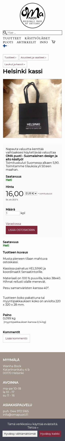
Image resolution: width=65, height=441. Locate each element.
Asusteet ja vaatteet (33, 57)
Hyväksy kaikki (50, 433)
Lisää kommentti (16, 338)
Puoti (8, 42)
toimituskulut (46, 194)
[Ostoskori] (53, 42)
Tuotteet (12, 38)
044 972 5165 (19, 411)
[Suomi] (5, 46)
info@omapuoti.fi (15, 414)
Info (44, 42)
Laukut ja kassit (15, 64)
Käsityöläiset (37, 38)
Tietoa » (32, 427)
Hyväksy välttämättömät (20, 433)
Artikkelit (26, 42)
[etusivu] (32, 27)
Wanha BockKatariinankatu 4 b (16, 367)
